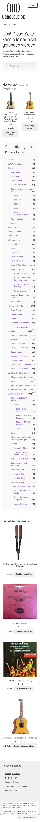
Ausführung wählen (10, 133)
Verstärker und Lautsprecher (21, 385)
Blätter (15, 404)
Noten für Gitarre (17, 256)
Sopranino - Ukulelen (19, 356)
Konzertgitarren (16, 180)
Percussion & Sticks (15, 306)
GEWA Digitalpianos (15, 164)
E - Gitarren (15, 176)
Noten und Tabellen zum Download (20, 296)
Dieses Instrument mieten (24, 746)
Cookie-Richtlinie (23, 813)
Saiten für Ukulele (17, 469)
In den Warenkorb (24, 688)
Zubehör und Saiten (15, 394)
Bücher (13, 248)
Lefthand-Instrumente (19, 184)
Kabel (13, 381)
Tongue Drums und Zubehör (21, 327)
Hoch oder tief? (11, 778)
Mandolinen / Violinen (16, 231)
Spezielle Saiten (19, 478)
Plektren (14, 443)
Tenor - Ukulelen (17, 360)
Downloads (15, 252)
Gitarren (11, 168)
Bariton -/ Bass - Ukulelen (20, 335)
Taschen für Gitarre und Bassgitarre (22, 498)
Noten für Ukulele (17, 269)
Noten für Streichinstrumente (21, 265)
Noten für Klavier (17, 261)
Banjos (10, 159)
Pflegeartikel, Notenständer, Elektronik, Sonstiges (21, 438)
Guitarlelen (15, 339)
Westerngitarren (17, 219)
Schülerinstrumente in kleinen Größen (22, 190)
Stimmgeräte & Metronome (21, 482)
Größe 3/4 (17, 204)
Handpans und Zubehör (20, 322)
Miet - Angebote (14, 240)
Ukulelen (11, 331)
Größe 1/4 (17, 200)
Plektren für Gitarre (20, 448)
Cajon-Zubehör (16, 314)
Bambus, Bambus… (12, 773)
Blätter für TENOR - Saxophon (23, 423)
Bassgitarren (15, 172)
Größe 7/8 (17, 208)
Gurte (13, 433)
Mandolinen (12, 227)
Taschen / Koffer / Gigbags (21, 486)
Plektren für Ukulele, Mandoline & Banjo (21, 453)
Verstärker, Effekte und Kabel (19, 373)
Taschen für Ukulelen (21, 504)
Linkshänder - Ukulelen (19, 347)
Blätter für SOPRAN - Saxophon (24, 416)
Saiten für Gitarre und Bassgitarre (19, 464)
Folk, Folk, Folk (11, 790)
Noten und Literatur (15, 244)
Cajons (13, 318)
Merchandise (13, 235)
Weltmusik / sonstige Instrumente (20, 389)
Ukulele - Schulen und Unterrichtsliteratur (21, 278)
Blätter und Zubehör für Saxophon (19, 399)
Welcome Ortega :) (12, 782)
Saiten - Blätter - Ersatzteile (21, 459)
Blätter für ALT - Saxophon (22, 410)
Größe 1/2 (17, 195)
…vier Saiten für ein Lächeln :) (16, 786)
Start (6, 25)
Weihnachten (16, 301)
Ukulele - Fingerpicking (22, 273)
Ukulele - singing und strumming (21, 285)
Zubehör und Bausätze (19, 368)
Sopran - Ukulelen (17, 352)
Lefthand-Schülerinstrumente (20, 213)
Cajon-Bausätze (17, 310)
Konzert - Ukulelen (18, 343)
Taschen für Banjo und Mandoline (21, 491)
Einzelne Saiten (19, 474)
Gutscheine (12, 223)
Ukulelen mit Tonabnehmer (21, 364)
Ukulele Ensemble (20, 291)
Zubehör (16, 429)
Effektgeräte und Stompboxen (22, 377)
